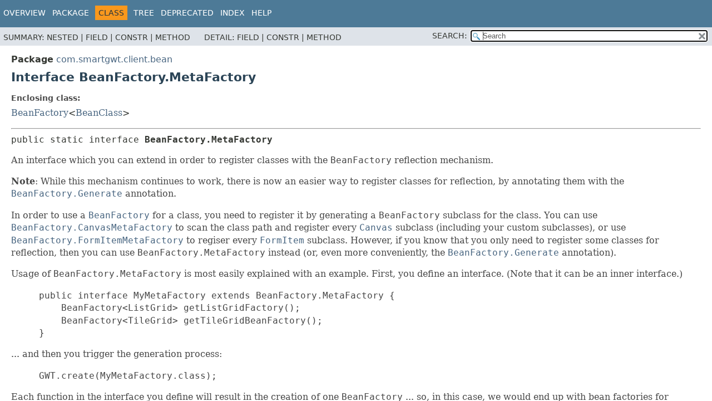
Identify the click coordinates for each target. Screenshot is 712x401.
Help (261, 12)
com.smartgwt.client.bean (114, 59)
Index (232, 12)
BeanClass (99, 112)
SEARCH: (449, 35)
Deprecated (187, 12)
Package (70, 12)
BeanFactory (39, 112)
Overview (24, 12)
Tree (144, 12)
